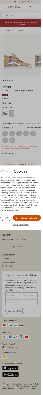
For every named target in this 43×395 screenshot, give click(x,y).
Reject (5, 218)
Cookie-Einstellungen (21, 225)
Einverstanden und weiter (27, 218)
